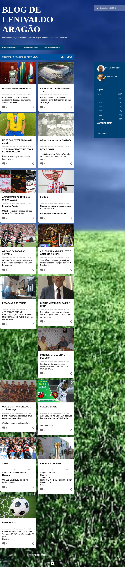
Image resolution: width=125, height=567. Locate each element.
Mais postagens (37, 555)
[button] (32, 107)
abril (100, 107)
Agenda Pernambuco (10, 47)
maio (100, 102)
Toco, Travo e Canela (51, 47)
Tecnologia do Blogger (64, 563)
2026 (99, 94)
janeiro (101, 119)
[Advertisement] (84, 98)
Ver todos (67, 57)
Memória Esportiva (31, 47)
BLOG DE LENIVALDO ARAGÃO (27, 19)
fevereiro (102, 115)
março (101, 111)
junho (101, 98)
